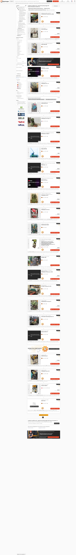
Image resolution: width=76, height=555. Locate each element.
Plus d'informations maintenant (54, 348)
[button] (75, 1)
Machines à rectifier (21, 27)
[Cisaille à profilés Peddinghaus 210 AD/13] (34, 213)
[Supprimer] (42, 8)
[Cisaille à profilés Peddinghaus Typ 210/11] (34, 375)
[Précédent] (28, 17)
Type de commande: (19, 67)
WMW (18, 55)
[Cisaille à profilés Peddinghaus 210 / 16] (34, 87)
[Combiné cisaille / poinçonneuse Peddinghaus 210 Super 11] (34, 122)
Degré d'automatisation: (19, 70)
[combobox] (21, 81)
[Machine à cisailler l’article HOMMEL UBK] (34, 261)
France (19, 82)
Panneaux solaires (30, 427)
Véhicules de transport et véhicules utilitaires (20, 30)
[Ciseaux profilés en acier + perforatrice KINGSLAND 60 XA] (34, 107)
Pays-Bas (19, 86)
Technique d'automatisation (21, 32)
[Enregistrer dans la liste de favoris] (59, 14)
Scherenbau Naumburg (20, 54)
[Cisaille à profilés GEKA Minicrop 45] (34, 359)
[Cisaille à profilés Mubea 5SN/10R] (34, 152)
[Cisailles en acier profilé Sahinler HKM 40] (34, 389)
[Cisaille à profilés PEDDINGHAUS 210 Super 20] (34, 305)
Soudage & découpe (21, 26)
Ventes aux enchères (20, 98)
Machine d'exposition (20, 92)
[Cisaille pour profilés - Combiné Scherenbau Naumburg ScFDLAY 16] (34, 320)
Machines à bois (20, 31)
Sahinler (18, 53)
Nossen (18, 52)
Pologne (19, 87)
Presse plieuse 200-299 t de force (22, 20)
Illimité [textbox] (18, 80)
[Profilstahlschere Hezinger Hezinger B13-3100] (34, 290)
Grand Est (20, 83)
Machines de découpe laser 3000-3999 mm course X (22, 16)
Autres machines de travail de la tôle (22, 18)
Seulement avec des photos (21, 101)
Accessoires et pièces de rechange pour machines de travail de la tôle (22, 13)
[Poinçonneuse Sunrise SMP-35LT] (34, 33)
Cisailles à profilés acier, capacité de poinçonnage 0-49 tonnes (22, 10)
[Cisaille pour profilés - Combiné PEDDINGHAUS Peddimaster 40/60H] (34, 18)
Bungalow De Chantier (42, 427)
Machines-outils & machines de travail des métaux (21, 7)
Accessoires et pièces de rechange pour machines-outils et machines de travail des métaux (22, 24)
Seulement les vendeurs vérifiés (21, 104)
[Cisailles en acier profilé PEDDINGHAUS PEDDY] (34, 228)
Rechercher (50, 1)
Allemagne (20, 84)
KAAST (18, 50)
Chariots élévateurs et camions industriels (21, 34)
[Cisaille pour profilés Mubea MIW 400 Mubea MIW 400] (34, 48)
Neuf (18, 91)
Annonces (19, 97)
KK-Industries (19, 51)
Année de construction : (19, 64)
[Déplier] (43, 26)
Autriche (19, 85)
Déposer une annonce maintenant (53, 64)
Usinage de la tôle (21, 8)
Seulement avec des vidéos (21, 102)
